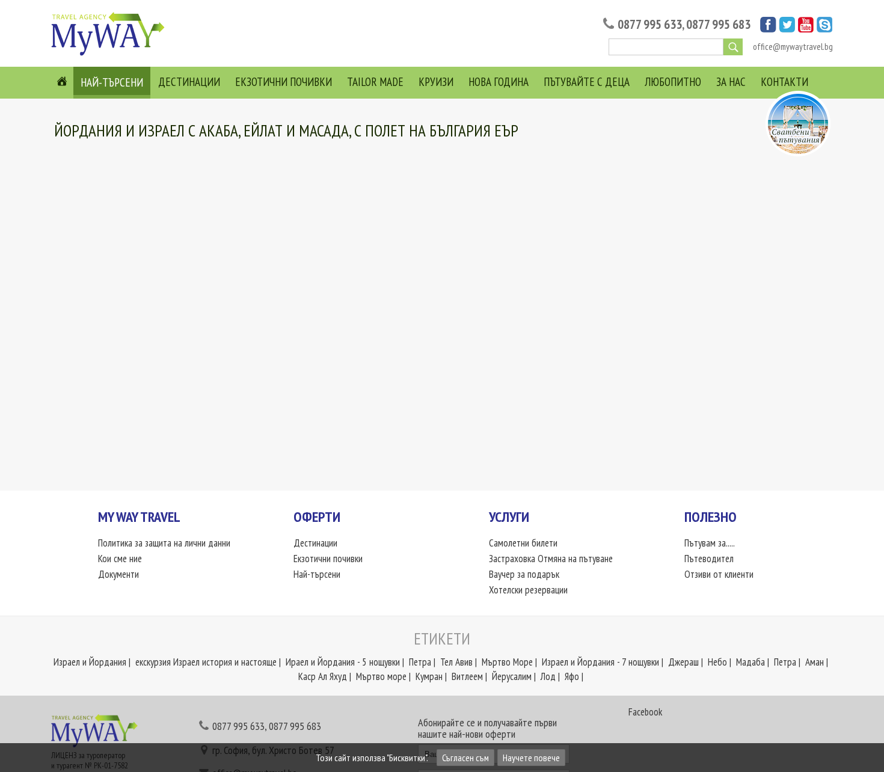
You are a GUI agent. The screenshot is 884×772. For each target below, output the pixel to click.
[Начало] (111, 54)
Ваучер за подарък (524, 574)
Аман (814, 662)
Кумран (429, 676)
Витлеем (467, 676)
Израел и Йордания (90, 662)
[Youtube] (806, 28)
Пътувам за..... (709, 543)
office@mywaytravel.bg (793, 46)
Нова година (498, 82)
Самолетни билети (523, 543)
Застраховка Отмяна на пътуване (551, 558)
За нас (731, 82)
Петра (420, 662)
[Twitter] (787, 28)
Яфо (572, 676)
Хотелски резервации (528, 589)
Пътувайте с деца (587, 82)
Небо (717, 662)
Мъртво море (381, 676)
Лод (548, 676)
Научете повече (531, 758)
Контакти (784, 82)
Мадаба (750, 662)
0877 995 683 (718, 24)
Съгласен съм (465, 758)
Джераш (683, 662)
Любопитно (673, 82)
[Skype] (825, 28)
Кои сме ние (120, 558)
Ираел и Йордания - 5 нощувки (343, 662)
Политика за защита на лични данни (164, 543)
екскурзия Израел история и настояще (206, 662)
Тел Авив (456, 662)
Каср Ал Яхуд (322, 676)
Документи (118, 574)
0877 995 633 (650, 24)
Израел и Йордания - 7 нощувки (600, 662)
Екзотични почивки (283, 82)
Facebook (645, 711)
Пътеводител (709, 558)
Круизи (436, 82)
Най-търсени (112, 82)
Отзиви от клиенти (719, 574)
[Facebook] (768, 28)
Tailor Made (375, 82)
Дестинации (189, 82)
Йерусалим (512, 676)
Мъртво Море (507, 662)
